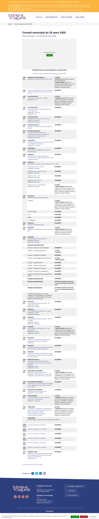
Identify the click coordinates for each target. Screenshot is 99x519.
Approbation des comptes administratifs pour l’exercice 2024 (43, 164)
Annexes (36, 367)
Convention (37, 112)
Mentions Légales (36, 508)
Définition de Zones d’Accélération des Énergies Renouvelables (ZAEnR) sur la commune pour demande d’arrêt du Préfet (40, 455)
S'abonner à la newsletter (75, 486)
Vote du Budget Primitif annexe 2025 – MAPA (39, 311)
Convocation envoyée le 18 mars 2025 (32, 464)
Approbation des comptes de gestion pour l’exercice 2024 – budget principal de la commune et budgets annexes (40, 157)
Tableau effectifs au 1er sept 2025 (42, 375)
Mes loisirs (80, 17)
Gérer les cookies (23, 508)
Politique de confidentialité (53, 508)
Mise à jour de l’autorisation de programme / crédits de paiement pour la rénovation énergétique (39, 341)
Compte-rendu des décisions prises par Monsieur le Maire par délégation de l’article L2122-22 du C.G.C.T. (40, 92)
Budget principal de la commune (36, 166)
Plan (35, 114)
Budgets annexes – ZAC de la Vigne (37, 171)
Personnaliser (93, 516)
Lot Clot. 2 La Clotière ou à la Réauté (37, 429)
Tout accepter (75, 516)
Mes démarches (51, 17)
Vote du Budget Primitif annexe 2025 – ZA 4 (39, 303)
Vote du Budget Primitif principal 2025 (37, 238)
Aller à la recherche (23, 0)
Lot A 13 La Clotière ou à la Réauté (37, 442)
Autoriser (49, 55)
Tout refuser (84, 516)
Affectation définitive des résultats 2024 (38, 197)
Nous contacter (73, 495)
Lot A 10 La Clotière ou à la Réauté (37, 433)
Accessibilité (77, 508)
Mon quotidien (66, 17)
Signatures (37, 168)
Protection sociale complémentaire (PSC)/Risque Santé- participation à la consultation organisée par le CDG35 (40, 385)
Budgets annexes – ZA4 (34, 175)
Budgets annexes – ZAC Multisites (36, 185)
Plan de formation (38, 393)
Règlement (37, 122)
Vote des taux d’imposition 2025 (36, 224)
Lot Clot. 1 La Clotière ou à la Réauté (37, 447)
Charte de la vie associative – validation (38, 98)
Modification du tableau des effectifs (37, 372)
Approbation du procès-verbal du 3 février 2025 (40, 79)
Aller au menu (4, 0)
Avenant (36, 366)
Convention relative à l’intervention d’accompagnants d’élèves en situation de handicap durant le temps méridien (38, 134)
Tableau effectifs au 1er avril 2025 (42, 374)
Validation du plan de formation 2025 (37, 391)
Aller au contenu (13, 0)
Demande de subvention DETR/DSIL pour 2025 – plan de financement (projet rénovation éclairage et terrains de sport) (40, 355)
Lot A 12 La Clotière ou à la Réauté (37, 438)
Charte (36, 99)
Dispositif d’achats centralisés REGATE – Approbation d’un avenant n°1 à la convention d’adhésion (39, 363)
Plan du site (68, 508)
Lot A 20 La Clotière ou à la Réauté (37, 425)
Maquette (36, 240)
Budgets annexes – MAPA (34, 180)
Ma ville (39, 17)
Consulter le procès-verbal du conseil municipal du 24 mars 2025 (49, 73)
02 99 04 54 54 (71, 490)
